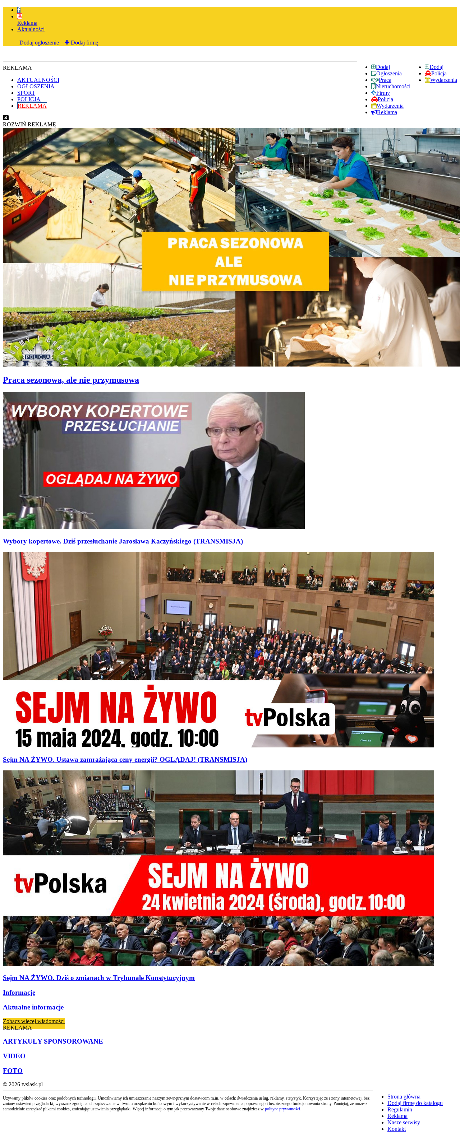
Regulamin (399, 1109)
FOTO (13, 1070)
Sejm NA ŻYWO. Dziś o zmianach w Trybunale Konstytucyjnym (99, 977)
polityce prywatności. (283, 1108)
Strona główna (403, 1096)
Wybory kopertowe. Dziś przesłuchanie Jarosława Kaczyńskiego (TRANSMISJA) (123, 541)
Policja (439, 73)
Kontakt (396, 1129)
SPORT (26, 93)
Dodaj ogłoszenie (39, 42)
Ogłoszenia (389, 73)
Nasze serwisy (403, 1122)
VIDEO (14, 1056)
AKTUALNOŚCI (38, 80)
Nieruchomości (393, 86)
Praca (385, 80)
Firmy (383, 93)
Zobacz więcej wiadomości (34, 1021)
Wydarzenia (443, 80)
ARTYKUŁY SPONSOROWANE (53, 1041)
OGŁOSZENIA (36, 86)
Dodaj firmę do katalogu (415, 1103)
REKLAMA (32, 106)
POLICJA (29, 99)
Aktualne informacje (33, 1007)
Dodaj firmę (83, 42)
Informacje (19, 992)
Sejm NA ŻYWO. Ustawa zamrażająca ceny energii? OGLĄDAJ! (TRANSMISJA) (125, 759)
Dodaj (436, 67)
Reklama (27, 23)
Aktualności (31, 29)
